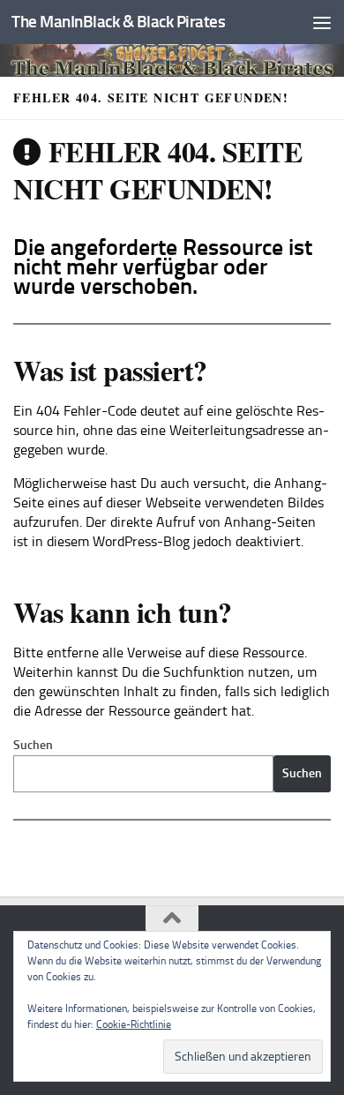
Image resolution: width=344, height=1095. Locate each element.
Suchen (33, 745)
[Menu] (322, 22)
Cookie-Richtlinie (133, 1024)
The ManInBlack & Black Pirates (118, 21)
